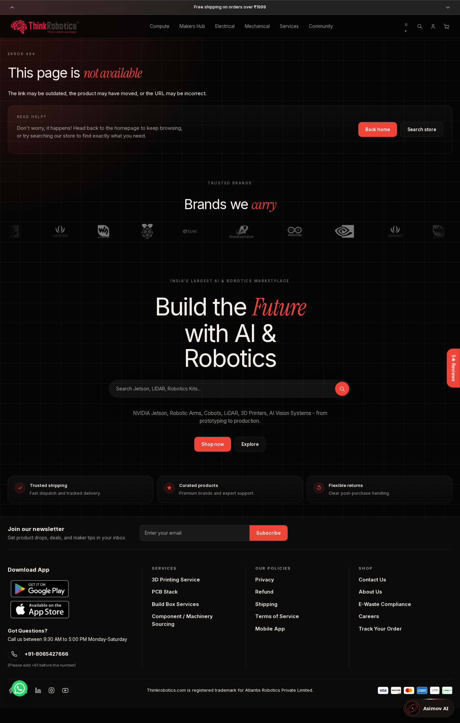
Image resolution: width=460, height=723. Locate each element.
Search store (421, 129)
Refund (264, 592)
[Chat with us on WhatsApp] (19, 688)
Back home (377, 129)
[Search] (419, 26)
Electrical (225, 26)
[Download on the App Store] (40, 609)
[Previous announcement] (12, 7)
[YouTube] (65, 690)
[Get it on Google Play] (40, 589)
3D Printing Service (176, 580)
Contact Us (372, 580)
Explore (250, 444)
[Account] (433, 26)
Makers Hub (192, 26)
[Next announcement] (447, 7)
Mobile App (270, 629)
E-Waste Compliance (385, 604)
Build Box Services (175, 604)
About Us (370, 592)
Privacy (264, 580)
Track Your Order (380, 629)
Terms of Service (277, 616)
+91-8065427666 (46, 654)
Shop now (212, 444)
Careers (369, 616)
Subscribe (268, 533)
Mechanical (257, 26)
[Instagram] (51, 690)
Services (289, 26)
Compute (159, 26)
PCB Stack (164, 592)
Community (321, 26)
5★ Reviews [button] (453, 368)
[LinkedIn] (38, 690)
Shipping (266, 604)
